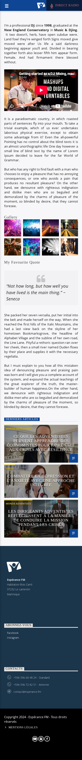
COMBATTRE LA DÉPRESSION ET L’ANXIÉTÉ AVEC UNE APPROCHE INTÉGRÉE (41, 480)
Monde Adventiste (18, 428)
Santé (10, 468)
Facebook (12, 633)
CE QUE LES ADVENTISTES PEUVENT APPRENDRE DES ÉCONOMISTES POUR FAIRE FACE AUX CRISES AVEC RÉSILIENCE (41, 443)
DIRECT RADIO (67, 5)
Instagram (13, 637)
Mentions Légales (23, 727)
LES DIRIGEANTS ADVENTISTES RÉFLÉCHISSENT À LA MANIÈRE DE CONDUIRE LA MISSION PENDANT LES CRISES (41, 518)
